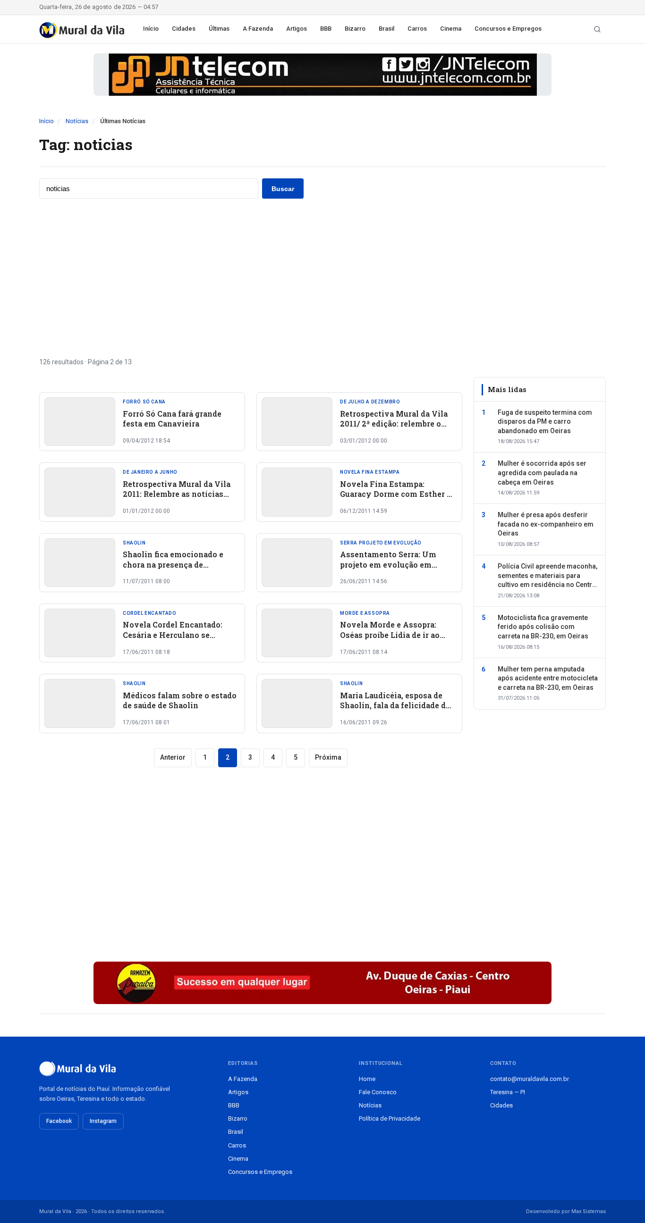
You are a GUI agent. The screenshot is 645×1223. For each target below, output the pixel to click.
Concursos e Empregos (508, 28)
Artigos (296, 28)
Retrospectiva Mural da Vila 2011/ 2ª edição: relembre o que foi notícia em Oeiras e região (394, 429)
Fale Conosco (378, 1092)
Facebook (59, 1121)
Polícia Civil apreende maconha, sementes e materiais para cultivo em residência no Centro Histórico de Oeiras (547, 576)
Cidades (183, 28)
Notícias (77, 121)
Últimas (219, 28)
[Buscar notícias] (597, 29)
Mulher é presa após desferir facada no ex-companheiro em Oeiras (546, 524)
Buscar (283, 189)
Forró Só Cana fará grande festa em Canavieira (172, 419)
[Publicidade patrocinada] (322, 74)
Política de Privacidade (389, 1118)
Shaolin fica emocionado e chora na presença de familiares (173, 564)
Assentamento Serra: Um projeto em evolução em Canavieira (388, 564)
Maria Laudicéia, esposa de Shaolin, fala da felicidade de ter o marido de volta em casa (396, 705)
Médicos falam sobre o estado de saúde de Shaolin (180, 700)
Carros (417, 28)
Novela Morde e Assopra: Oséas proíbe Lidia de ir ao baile (390, 635)
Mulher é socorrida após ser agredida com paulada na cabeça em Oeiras (542, 473)
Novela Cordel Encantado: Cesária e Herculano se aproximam (172, 635)
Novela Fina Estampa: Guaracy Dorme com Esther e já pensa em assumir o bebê (395, 494)
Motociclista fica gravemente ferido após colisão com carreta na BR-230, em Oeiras (543, 627)
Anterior (173, 757)
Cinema (450, 28)
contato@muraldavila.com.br (529, 1078)
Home (367, 1078)
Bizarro (355, 28)
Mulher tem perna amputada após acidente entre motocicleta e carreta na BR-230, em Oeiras (548, 678)
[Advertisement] (322, 278)
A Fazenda (258, 28)
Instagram (103, 1121)
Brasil (386, 28)
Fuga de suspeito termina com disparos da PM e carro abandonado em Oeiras (545, 421)
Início (151, 28)
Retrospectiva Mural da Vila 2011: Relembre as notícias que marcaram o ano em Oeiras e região (176, 499)
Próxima (328, 757)
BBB (325, 28)
